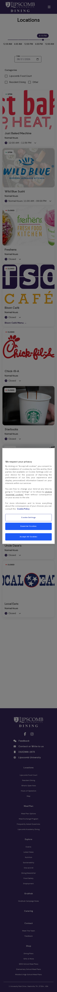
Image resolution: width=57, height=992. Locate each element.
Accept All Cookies (28, 537)
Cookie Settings (28, 518)
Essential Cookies (28, 526)
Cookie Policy (23, 509)
